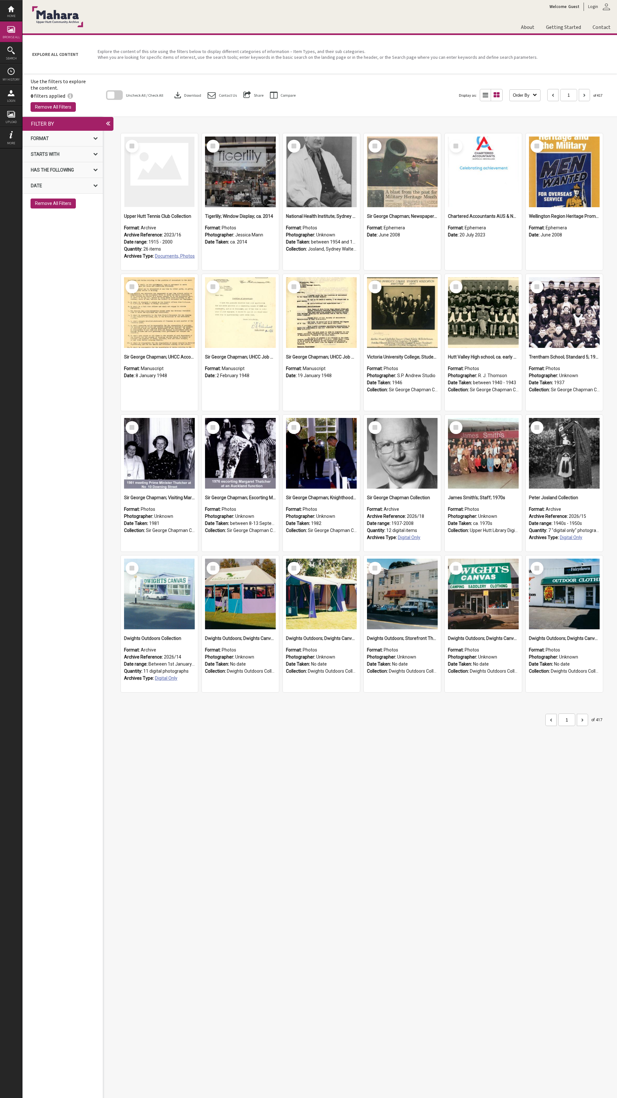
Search (11, 58)
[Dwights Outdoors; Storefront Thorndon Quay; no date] (402, 594)
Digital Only (409, 537)
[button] (222, 95)
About (527, 27)
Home (11, 16)
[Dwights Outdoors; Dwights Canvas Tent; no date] (240, 594)
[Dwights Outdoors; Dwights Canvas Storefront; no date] (483, 594)
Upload (11, 122)
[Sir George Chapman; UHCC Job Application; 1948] (321, 312)
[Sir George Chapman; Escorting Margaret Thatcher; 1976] (240, 453)
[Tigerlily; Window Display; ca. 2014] (240, 172)
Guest (573, 7)
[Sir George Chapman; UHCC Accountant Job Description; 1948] (159, 312)
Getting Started (563, 27)
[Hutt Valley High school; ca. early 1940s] (483, 312)
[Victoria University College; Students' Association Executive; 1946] (402, 312)
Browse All (11, 37)
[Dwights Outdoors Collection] (159, 594)
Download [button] (187, 95)
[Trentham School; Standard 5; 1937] (564, 312)
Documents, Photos (175, 256)
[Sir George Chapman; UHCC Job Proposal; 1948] (240, 312)
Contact (602, 27)
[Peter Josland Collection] (564, 453)
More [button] (11, 143)
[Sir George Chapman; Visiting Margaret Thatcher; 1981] (159, 453)
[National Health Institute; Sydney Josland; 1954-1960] (321, 172)
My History (11, 79)
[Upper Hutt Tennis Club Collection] (159, 172)
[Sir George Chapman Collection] (402, 453)
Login (11, 101)
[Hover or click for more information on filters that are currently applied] (70, 96)
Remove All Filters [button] (53, 107)
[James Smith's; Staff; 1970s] (483, 453)
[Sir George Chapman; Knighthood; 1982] (321, 453)
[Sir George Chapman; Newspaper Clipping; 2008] (402, 172)
